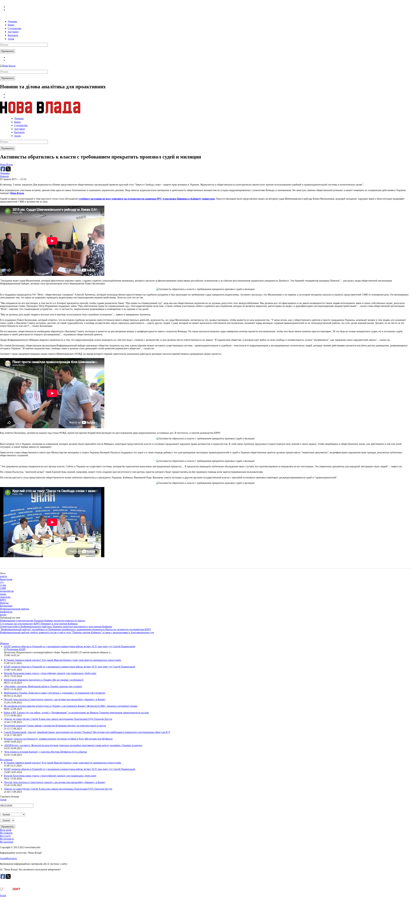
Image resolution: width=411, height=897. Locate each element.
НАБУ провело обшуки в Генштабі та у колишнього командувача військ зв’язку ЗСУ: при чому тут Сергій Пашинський (69, 646)
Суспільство (14, 28)
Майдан (4, 603)
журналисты (7, 591)
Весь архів (5, 830)
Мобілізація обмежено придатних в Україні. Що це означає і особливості (43, 679)
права (3, 594)
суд (2, 582)
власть (3, 576)
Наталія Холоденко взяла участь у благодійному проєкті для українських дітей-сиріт (50, 673)
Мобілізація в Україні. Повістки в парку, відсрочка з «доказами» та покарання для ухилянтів (54, 692)
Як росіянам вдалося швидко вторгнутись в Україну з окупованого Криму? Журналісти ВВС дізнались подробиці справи (70, 706)
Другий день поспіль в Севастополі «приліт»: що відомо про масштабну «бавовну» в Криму (54, 699)
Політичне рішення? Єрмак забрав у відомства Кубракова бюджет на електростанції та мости (55, 725)
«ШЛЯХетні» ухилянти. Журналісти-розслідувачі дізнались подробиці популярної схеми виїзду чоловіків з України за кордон (73, 745)
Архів (11, 38)
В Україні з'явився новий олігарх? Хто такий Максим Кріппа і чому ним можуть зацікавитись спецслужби (62, 660)
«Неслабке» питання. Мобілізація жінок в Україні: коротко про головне (43, 686)
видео (3, 614)
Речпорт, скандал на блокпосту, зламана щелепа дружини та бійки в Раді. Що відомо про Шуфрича (58, 738)
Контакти (13, 35)
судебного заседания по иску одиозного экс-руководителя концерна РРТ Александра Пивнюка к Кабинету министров (147, 198)
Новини (4, 176)
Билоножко (6, 605)
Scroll (3, 895)
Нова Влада (6, 164)
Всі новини (6, 759)
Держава (12, 21)
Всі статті (5, 836)
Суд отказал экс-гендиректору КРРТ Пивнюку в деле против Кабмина (39, 623)
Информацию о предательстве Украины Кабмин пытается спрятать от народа (42, 620)
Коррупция (6, 579)
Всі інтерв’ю (7, 838)
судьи (3, 585)
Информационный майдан (14, 608)
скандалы (5, 597)
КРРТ (3, 599)
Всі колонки (6, 841)
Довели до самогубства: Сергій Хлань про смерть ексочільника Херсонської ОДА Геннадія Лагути (58, 719)
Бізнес (11, 24)
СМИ (3, 588)
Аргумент (13, 31)
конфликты (6, 611)
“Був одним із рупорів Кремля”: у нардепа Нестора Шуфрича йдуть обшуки (45, 751)
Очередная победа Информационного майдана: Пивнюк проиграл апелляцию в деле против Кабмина (56, 626)
